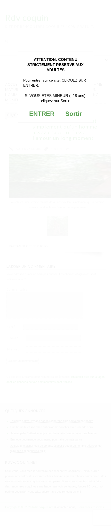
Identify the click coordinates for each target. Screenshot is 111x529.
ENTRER (41, 113)
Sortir (73, 113)
